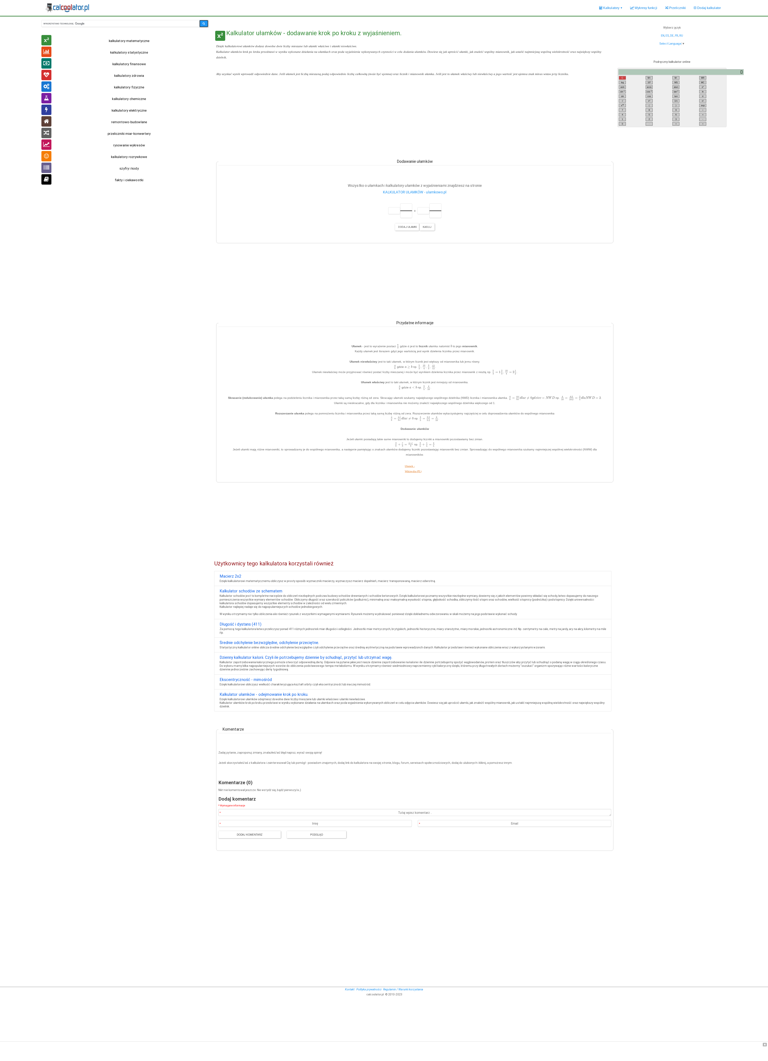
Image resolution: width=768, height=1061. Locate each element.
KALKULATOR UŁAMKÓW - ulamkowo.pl (414, 192)
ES (667, 35)
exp (703, 105)
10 (649, 82)
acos (649, 87)
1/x (675, 101)
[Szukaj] (203, 23)
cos (649, 91)
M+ (649, 78)
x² (649, 101)
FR (676, 35)
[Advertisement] (413, 120)
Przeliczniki (677, 8)
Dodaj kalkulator (708, 8)
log (622, 82)
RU (681, 35)
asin (622, 87)
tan (676, 91)
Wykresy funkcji (645, 8)
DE (672, 35)
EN (662, 35)
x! (703, 101)
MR (702, 78)
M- (676, 78)
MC (702, 82)
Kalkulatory (612, 10)
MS (676, 82)
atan (676, 87)
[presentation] (398, 346)
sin (622, 91)
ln (703, 91)
